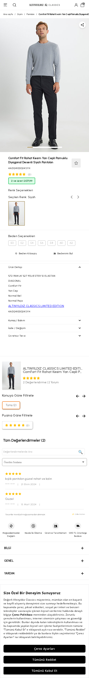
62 (71, 243)
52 (22, 243)
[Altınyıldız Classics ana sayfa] (44, 5)
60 (61, 243)
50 (12, 243)
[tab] (30, 147)
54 (32, 243)
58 (51, 243)
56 (41, 243)
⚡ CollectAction (78, 514)
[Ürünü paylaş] (82, 25)
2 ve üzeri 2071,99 (21, 180)
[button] (76, 163)
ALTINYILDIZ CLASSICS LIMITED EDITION (36, 306)
